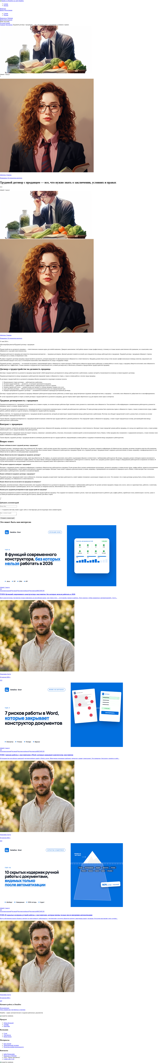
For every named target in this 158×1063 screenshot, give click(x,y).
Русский (2, 23)
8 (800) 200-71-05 (9, 1059)
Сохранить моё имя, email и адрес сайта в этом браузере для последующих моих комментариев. (32, 509)
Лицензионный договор (11, 1045)
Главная (2, 25)
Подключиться (4, 1008)
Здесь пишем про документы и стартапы (12, 1009)
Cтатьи (6, 4)
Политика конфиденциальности (14, 1047)
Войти (2, 10)
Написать (3, 8)
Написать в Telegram (6, 18)
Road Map (7, 1026)
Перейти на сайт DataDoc (16, 1)
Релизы (6, 5)
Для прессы (7, 1035)
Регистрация (8, 10)
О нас (5, 1033)
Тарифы (6, 1024)
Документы (9, 25)
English (8, 23)
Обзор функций (9, 1023)
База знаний (7, 1043)
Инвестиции (8, 1036)
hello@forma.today (9, 1054)
